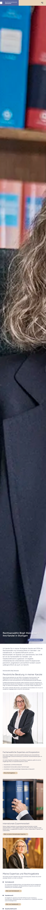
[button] (42, 3)
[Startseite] (11, 2)
